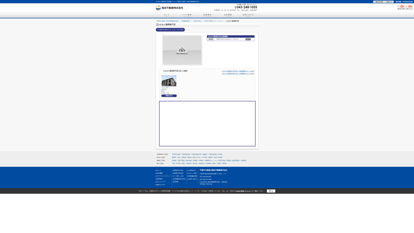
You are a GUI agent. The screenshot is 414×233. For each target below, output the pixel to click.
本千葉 (178, 163)
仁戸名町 (204, 157)
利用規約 (159, 179)
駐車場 (176, 182)
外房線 (201, 160)
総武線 (174, 160)
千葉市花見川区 (196, 154)
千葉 (173, 163)
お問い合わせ (193, 179)
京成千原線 (221, 160)
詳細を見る (169, 95)
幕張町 (174, 157)
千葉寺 (219, 163)
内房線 (195, 160)
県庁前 (224, 163)
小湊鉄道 (243, 160)
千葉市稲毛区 (186, 154)
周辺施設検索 (193, 176)
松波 (215, 157)
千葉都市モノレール (210, 160)
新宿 (194, 157)
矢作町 (220, 157)
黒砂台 (189, 157)
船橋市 (205, 154)
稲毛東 (184, 157)
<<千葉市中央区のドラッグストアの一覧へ (170, 29)
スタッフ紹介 (193, 173)
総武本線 (189, 160)
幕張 (214, 163)
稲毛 (183, 163)
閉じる (271, 191)
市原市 (220, 154)
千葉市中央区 (176, 154)
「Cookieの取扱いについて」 (243, 191)
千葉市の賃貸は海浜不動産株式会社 (213, 170)
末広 (179, 157)
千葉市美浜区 (212, 154)
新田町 (210, 157)
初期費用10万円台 (179, 179)
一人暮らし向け (179, 176)
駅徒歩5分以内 (178, 170)
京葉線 (229, 160)
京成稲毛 (201, 163)
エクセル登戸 (165, 87)
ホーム (159, 170)
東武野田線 (235, 160)
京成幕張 (208, 163)
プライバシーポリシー (164, 176)
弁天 (198, 157)
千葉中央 (189, 163)
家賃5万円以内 (178, 173)
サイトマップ (161, 182)
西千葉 (195, 163)
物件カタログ (161, 184)
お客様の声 (192, 170)
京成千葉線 (181, 160)
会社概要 (159, 173)
